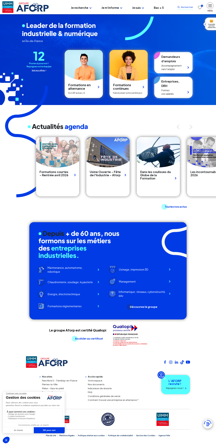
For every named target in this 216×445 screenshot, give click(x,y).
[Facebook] (165, 361)
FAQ (90, 392)
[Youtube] (188, 361)
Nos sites (47, 376)
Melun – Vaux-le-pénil (53, 388)
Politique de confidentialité (120, 435)
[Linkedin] (176, 361)
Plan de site (51, 435)
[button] (90, 8)
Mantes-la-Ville (50, 384)
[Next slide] (192, 127)
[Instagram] (171, 361)
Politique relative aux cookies (91, 435)
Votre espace (95, 380)
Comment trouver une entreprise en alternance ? (113, 399)
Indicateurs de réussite (100, 388)
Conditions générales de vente (104, 396)
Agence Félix (164, 435)
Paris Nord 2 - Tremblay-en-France (59, 380)
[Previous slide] (179, 127)
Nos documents (96, 384)
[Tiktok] (182, 361)
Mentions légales (67, 435)
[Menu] (57, 7)
